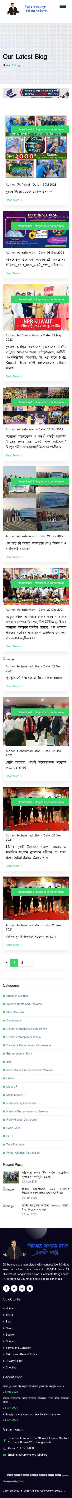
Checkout (11, 1367)
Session (10, 1335)
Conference (13, 1020)
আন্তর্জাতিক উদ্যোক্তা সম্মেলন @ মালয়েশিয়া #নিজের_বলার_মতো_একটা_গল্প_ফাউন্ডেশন (36, 262)
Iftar (8, 1062)
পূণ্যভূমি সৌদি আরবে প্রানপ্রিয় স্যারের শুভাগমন (35, 678)
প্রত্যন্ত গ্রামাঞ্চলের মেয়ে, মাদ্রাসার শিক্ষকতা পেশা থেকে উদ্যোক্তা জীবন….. (45, 1191)
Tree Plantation (15, 1144)
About (9, 1315)
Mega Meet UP (15, 1095)
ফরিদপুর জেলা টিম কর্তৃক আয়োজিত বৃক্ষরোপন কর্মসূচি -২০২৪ (45, 1175)
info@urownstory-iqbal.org (31, 1455)
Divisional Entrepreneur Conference (28, 1045)
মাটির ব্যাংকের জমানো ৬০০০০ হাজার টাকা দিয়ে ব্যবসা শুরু (45, 1207)
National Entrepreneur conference (27, 1111)
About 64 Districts (17, 996)
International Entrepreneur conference (40, 129)
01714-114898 (26, 1448)
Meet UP (11, 1087)
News (9, 1328)
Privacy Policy (14, 1361)
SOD (9, 1136)
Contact (10, 1341)
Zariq (21, 1481)
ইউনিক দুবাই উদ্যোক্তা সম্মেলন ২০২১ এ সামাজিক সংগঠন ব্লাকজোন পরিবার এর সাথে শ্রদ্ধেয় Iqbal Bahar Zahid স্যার (36, 852)
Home (6, 65)
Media (10, 1078)
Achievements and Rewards (24, 1004)
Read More (13, 200)
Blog (8, 1321)
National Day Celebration (21, 1103)
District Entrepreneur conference (26, 1029)
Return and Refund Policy (21, 1354)
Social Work (14, 1128)
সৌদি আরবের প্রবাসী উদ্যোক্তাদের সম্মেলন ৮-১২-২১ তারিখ (36, 765)
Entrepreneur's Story (19, 1053)
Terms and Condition (18, 1348)
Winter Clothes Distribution (23, 1153)
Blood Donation (15, 1012)
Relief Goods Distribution (21, 1120)
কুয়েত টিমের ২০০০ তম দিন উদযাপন (29, 192)
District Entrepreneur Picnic (23, 1037)
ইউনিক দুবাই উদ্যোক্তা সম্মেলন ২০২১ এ (31, 936)
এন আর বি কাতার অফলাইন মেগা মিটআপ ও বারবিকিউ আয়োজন (36, 546)
